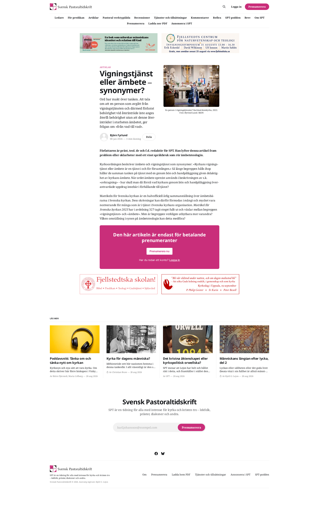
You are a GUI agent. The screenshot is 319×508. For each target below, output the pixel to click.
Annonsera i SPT (181, 23)
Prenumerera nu (159, 251)
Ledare (59, 17)
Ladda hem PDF (181, 474)
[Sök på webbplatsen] (224, 6)
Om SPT (260, 17)
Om (144, 474)
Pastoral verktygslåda (116, 17)
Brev (248, 17)
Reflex (217, 17)
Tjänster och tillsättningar (170, 17)
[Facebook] (156, 453)
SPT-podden (233, 17)
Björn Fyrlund (118, 135)
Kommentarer (200, 17)
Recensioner (142, 17)
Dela (149, 137)
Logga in (236, 6)
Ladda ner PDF (157, 23)
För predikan (76, 17)
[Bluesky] (162, 453)
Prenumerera (135, 23)
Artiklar (93, 17)
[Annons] (119, 43)
